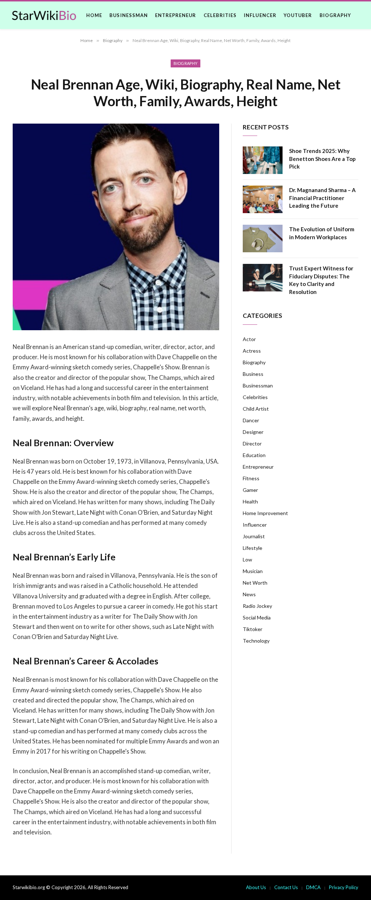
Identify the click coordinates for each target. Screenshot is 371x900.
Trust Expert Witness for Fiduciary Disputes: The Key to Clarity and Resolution (321, 280)
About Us (256, 887)
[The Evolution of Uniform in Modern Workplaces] (263, 238)
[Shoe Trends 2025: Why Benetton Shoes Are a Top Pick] (263, 160)
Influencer (260, 15)
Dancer (251, 420)
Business (253, 374)
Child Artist (256, 409)
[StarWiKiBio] (44, 15)
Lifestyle (252, 548)
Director (252, 443)
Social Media (257, 617)
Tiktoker (252, 629)
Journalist (254, 536)
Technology (256, 641)
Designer (253, 432)
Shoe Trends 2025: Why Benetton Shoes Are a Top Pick (322, 159)
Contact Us (286, 887)
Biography (335, 15)
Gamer (250, 490)
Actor (249, 339)
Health (250, 501)
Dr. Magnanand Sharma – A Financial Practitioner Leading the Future (322, 198)
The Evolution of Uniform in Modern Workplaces (321, 233)
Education (254, 455)
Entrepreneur (175, 15)
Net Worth (255, 583)
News (249, 594)
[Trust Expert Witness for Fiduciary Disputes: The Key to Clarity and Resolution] (263, 277)
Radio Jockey (257, 606)
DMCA (313, 887)
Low (247, 559)
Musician (253, 571)
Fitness (251, 478)
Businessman (128, 15)
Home (94, 15)
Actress (252, 351)
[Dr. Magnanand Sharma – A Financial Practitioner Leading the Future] (263, 199)
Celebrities (220, 15)
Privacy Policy (343, 887)
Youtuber (298, 15)
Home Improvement (265, 513)
